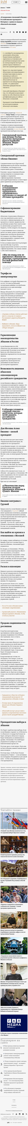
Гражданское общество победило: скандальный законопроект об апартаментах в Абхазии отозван (13, 697)
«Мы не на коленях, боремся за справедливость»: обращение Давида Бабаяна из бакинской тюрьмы (12, 1009)
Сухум (3, 28)
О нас (14, 1099)
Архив (3, 13)
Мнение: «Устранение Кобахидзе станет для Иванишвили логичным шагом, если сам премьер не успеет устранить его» (13, 983)
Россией (13, 47)
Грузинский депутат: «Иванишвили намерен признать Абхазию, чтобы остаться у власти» (14, 614)
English (8, 7)
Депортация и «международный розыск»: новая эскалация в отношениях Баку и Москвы (14, 1056)
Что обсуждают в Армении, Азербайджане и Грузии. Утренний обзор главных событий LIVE (14, 880)
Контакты (14, 1105)
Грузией (15, 511)
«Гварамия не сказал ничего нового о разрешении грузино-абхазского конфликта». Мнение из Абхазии (14, 958)
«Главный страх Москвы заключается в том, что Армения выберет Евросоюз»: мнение (13, 832)
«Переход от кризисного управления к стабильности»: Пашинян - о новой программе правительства (12, 906)
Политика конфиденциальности (14, 1110)
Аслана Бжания (19, 129)
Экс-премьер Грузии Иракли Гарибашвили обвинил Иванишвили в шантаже (15, 1073)
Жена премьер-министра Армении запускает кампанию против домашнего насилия (14, 1048)
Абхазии (3, 43)
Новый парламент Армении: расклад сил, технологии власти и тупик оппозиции (13, 855)
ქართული (3, 7)
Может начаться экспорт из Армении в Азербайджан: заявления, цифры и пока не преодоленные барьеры (13, 932)
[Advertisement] (14, 795)
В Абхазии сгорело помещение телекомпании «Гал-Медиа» (14, 1034)
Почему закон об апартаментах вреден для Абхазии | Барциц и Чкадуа (12, 705)
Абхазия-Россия (5, 10)
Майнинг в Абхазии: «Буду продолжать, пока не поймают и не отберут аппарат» (13, 326)
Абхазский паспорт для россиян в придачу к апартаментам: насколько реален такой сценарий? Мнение (14, 713)
